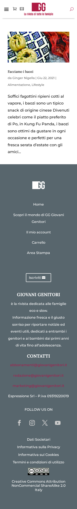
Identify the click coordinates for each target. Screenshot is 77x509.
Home (38, 204)
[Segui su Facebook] (19, 422)
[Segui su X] (44, 422)
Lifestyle (38, 85)
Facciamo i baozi (20, 71)
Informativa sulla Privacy (38, 447)
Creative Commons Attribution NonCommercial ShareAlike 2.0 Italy (39, 485)
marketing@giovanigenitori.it (38, 386)
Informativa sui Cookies (38, 455)
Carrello (38, 242)
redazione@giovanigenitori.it (38, 375)
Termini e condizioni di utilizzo (38, 462)
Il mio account (38, 232)
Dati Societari (38, 439)
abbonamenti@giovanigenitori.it (38, 365)
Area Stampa (38, 253)
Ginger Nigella (23, 78)
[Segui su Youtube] (57, 422)
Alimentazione (19, 85)
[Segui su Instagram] (32, 422)
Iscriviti (35, 278)
